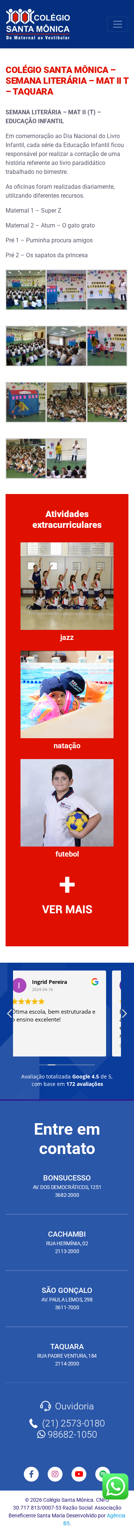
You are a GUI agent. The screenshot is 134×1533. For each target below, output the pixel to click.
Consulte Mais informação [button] (56, 1045)
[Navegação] (117, 24)
